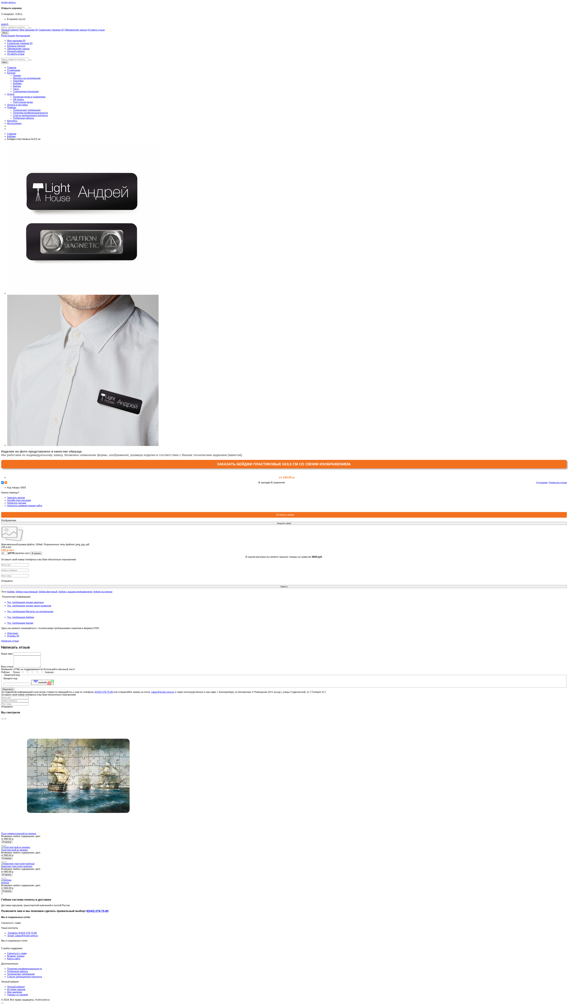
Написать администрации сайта (24, 505)
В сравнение (278, 482)
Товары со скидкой (17, 994)
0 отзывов (541, 482)
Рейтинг (5, 672)
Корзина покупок (16, 46)
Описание (12, 633)
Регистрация (8, 35)
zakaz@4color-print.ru (162, 692)
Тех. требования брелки (20, 623)
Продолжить (7, 689)
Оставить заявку (284, 515)
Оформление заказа (75, 30)
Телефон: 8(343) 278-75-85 (22, 933)
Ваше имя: (7, 654)
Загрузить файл (284, 523)
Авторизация (23, 35)
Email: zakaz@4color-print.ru (23, 935)
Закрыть (284, 586)
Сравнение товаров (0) (51, 30)
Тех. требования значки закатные (25, 602)
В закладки (264, 482)
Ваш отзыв (7, 666)
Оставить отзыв (96, 30)
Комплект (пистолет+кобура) (16, 866)
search (4, 24)
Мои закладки (14, 992)
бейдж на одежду (102, 591)
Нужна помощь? (21, 499)
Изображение (8, 520)
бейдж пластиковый (27, 591)
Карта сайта (13, 958)
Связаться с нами (17, 953)
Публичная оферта (17, 971)
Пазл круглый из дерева (14, 850)
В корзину (36, 553)
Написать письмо (16, 503)
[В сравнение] (5, 718)
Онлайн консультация (19, 500)
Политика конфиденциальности (24, 968)
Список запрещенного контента (24, 976)
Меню (5, 33)
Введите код (10, 678)
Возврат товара (15, 956)
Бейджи (11, 136)
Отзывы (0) (13, 636)
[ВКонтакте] (2, 482)
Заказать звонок (16, 497)
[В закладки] (2, 718)
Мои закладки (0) (29, 30)
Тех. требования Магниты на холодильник (30, 611)
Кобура (5, 882)
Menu (4, 62)
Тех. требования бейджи (20, 617)
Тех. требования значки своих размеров (29, 606)
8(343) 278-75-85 (104, 692)
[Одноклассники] (5, 482)
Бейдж (10, 591)
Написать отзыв (558, 482)
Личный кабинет (10, 30)
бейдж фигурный (48, 591)
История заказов (16, 989)
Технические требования (21, 974)
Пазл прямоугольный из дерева (18, 833)
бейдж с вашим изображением (75, 591)
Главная (11, 134)
